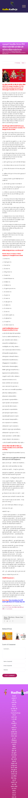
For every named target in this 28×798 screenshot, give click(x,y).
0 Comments (8, 609)
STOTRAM (8, 607)
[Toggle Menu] (23, 6)
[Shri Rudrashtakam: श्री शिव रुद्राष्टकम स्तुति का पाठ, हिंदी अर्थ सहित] (21, 636)
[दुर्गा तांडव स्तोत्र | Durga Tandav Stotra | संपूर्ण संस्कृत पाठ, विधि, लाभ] (7, 636)
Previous (17, 63)
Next (23, 63)
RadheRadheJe (8, 605)
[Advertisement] (14, 27)
